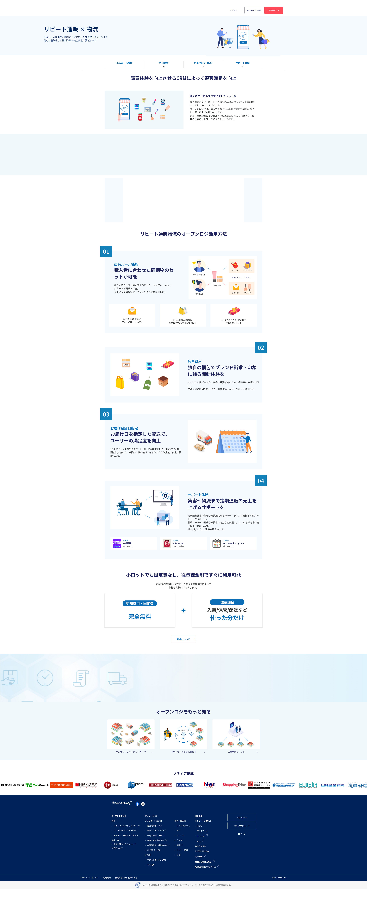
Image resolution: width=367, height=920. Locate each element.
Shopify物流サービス (156, 835)
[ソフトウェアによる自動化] (183, 734)
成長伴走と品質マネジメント (126, 835)
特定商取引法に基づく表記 (126, 877)
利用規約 (107, 877)
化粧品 (179, 840)
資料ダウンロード (254, 10)
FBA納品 (150, 864)
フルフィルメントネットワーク (127, 825)
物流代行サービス (154, 825)
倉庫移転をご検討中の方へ (158, 845)
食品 (178, 830)
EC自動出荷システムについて (124, 844)
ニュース (200, 836)
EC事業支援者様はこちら (271, 3)
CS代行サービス (154, 850)
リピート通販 (182, 850)
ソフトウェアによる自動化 (125, 830)
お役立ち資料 (191, 7)
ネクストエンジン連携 (156, 859)
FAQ (199, 841)
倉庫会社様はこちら (250, 3)
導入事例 (152, 7)
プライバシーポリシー (89, 877)
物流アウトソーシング (156, 830)
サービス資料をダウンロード (209, 216)
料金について (183, 639)
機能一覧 (115, 840)
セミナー (201, 826)
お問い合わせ (274, 10)
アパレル (180, 835)
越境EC (180, 845)
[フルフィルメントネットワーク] (131, 734)
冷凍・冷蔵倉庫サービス (157, 840)
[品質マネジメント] (236, 734)
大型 (178, 855)
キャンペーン (202, 830)
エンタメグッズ (183, 825)
